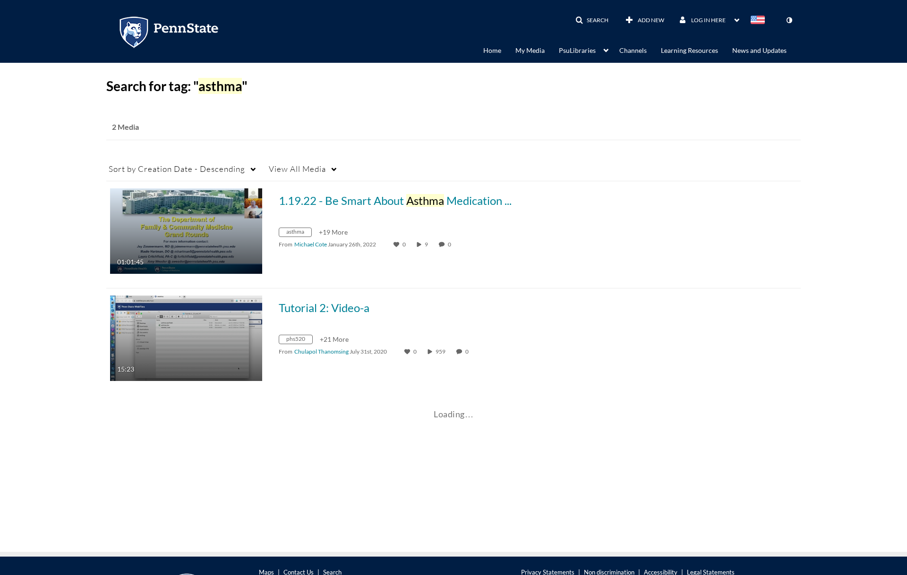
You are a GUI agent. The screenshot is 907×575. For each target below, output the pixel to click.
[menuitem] (499, 49)
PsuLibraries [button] (577, 50)
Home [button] (492, 50)
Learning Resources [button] (689, 50)
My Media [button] (530, 50)
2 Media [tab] (125, 126)
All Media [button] (297, 169)
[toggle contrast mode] (789, 20)
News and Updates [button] (759, 50)
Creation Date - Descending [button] (177, 169)
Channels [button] (633, 50)
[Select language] (759, 21)
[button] (592, 20)
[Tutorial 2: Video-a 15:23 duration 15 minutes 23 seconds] (186, 337)
